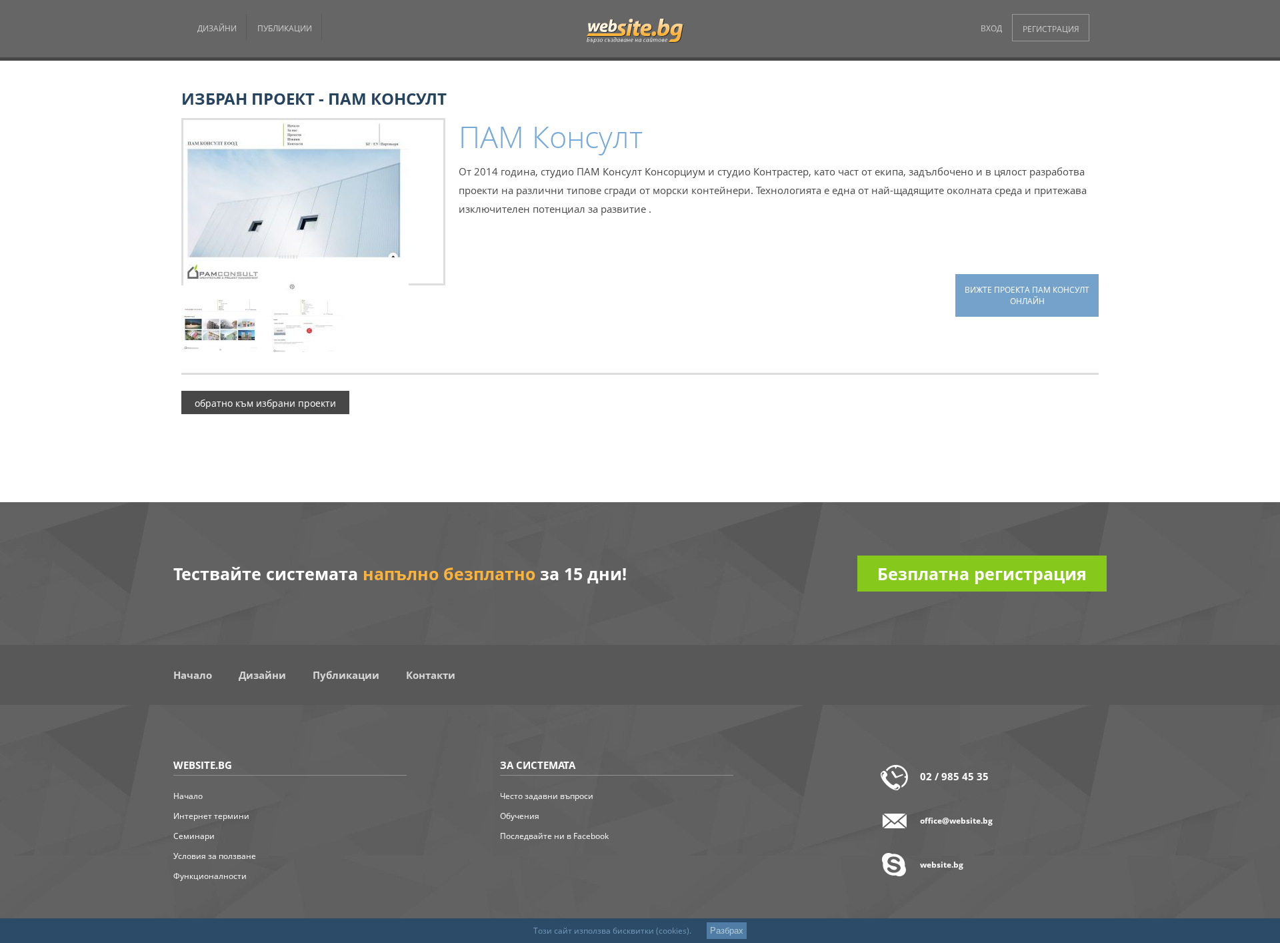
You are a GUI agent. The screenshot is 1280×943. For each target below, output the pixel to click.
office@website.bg (956, 820)
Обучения (519, 816)
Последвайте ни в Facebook (554, 836)
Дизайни (262, 675)
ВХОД (991, 28)
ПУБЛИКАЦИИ (284, 28)
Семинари (194, 836)
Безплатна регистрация (982, 573)
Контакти (430, 675)
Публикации (346, 675)
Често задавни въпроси (546, 796)
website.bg (941, 864)
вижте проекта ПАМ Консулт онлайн (1027, 295)
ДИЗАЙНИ (217, 28)
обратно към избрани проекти (265, 403)
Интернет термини (211, 816)
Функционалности (210, 876)
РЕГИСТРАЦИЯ (1051, 29)
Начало (192, 675)
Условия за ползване (214, 856)
